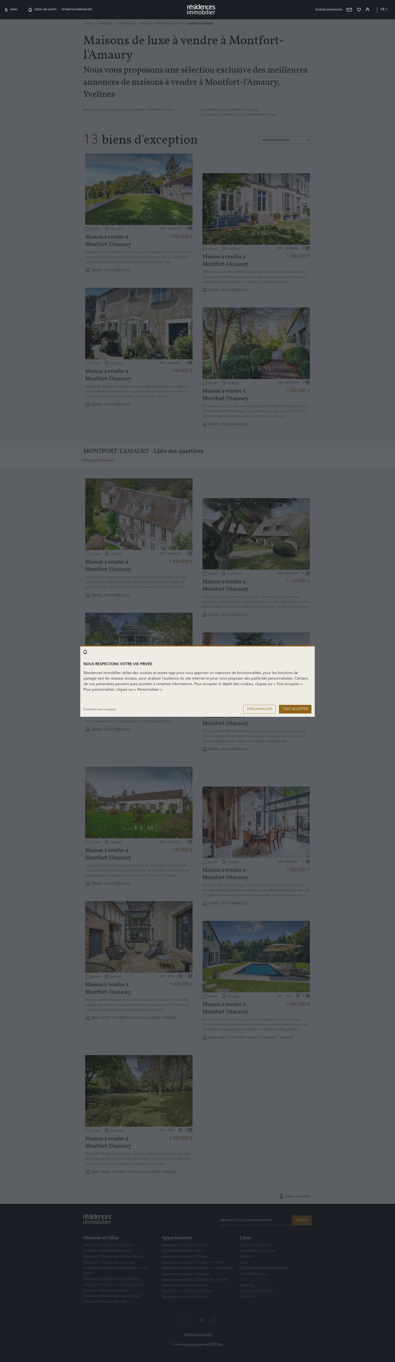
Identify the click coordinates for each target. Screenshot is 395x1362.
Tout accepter (295, 709)
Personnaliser (259, 709)
